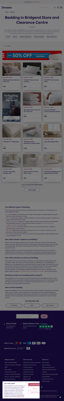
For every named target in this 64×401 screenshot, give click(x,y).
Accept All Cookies (35, 384)
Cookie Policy (20, 396)
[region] (21, 389)
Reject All (35, 388)
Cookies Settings (35, 392)
